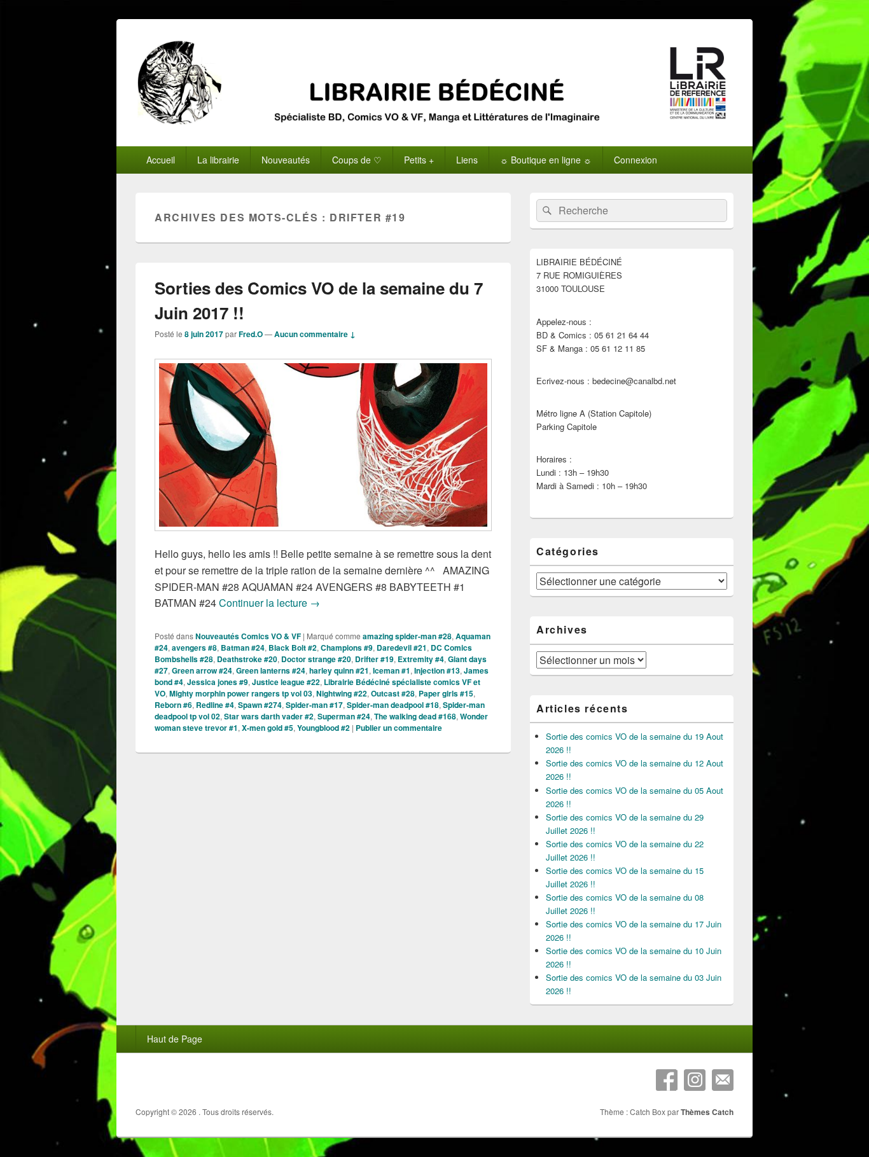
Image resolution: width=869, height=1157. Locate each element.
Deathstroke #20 (247, 659)
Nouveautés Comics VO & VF (248, 636)
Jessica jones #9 (217, 682)
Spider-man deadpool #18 (393, 704)
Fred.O (251, 334)
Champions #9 (347, 647)
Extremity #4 (421, 659)
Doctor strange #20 (316, 659)
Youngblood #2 (323, 727)
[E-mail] (722, 1080)
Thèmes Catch (707, 1112)
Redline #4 (215, 704)
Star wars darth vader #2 (269, 716)
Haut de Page (174, 1038)
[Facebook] (667, 1080)
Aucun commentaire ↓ (315, 334)
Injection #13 (437, 670)
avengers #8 (194, 647)
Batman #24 (243, 647)
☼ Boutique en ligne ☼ (546, 159)
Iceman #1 (391, 670)
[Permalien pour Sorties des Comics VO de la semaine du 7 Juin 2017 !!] (323, 537)
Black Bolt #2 (292, 647)
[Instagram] (695, 1080)
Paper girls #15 (446, 693)
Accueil (160, 159)
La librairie (218, 159)
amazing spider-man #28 (407, 636)
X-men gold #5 (267, 727)
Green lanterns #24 (270, 670)
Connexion (635, 159)
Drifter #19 (374, 659)
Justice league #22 (286, 682)
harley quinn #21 (339, 670)
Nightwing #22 (341, 693)
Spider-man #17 (314, 704)
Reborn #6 (173, 704)
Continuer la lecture (269, 602)
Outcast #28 (393, 693)
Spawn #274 (260, 704)
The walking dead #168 (415, 716)
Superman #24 (343, 716)
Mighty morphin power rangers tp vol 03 (240, 693)
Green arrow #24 (202, 670)
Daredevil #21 (402, 647)
